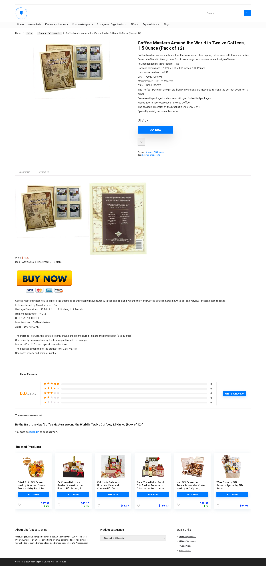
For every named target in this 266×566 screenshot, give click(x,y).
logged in (34, 431)
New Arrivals (34, 24)
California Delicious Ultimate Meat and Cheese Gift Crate (108, 485)
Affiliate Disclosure (187, 541)
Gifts (133, 24)
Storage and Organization (110, 24)
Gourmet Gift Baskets (49, 33)
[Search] (247, 13)
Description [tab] (24, 172)
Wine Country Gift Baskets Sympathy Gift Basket (229, 485)
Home (20, 24)
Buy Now (155, 129)
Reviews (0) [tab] (43, 172)
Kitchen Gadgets (81, 24)
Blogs (166, 24)
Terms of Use (185, 550)
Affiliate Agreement (187, 536)
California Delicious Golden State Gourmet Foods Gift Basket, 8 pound (70, 487)
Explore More (150, 24)
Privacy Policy (185, 546)
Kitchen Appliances (55, 24)
